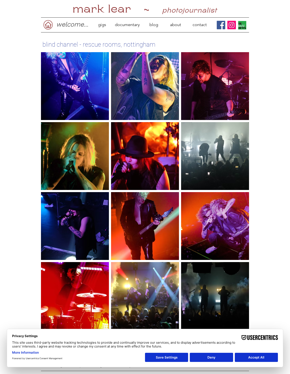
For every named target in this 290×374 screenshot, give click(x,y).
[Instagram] (231, 25)
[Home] (48, 24)
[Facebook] (221, 25)
